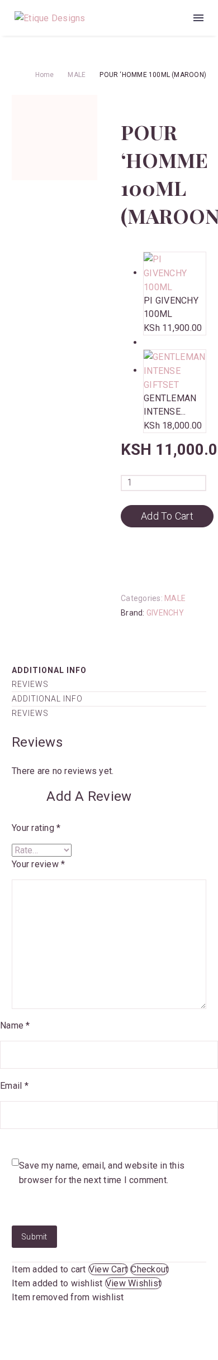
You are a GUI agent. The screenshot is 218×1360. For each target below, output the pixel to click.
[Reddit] (128, 644)
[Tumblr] (178, 630)
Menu (198, 17)
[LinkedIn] (195, 630)
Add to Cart (167, 516)
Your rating (36, 828)
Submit (34, 1236)
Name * (15, 1025)
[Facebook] (128, 630)
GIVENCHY (165, 612)
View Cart (108, 1269)
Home (44, 75)
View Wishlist (133, 1283)
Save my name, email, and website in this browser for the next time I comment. (101, 1172)
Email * (14, 1085)
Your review (38, 864)
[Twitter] (144, 630)
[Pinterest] (162, 630)
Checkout (149, 1269)
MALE (77, 75)
